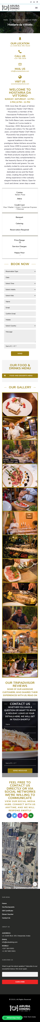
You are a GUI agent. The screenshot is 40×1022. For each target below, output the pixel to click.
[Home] (20, 1008)
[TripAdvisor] (30, 815)
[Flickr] (34, 2)
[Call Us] (20, 55)
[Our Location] (20, 42)
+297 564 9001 (8, 948)
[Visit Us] (20, 80)
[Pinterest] (37, 2)
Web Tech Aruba (30, 1017)
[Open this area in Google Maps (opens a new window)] (6, 887)
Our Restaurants (15, 20)
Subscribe (20, 982)
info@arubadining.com (9, 942)
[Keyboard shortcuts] (15, 888)
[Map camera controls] (35, 884)
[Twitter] (14, 815)
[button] (20, 853)
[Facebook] (31, 2)
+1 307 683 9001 (9, 951)
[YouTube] (25, 815)
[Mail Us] (20, 67)
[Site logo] (10, 7)
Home (5, 20)
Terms (35, 888)
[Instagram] (20, 815)
